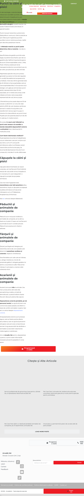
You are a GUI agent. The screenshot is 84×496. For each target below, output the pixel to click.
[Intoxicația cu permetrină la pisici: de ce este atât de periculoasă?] (61, 409)
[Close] (0, 495)
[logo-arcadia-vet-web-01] (29, 12)
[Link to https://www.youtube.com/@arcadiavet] (22, 472)
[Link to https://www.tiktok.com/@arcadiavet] (19, 478)
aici (4, 198)
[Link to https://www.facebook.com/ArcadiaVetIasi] (18, 462)
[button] (43, 9)
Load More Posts (42, 431)
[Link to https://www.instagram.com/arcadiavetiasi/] (22, 466)
